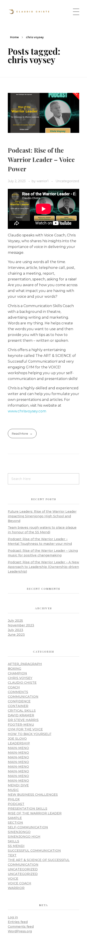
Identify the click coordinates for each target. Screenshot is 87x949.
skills (13, 841)
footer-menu (21, 725)
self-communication (28, 827)
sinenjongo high (24, 837)
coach (14, 687)
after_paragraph (25, 664)
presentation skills (27, 809)
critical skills (22, 711)
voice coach (19, 883)
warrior (16, 888)
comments (18, 692)
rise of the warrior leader (35, 813)
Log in (13, 917)
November (21, 625)
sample (15, 818)
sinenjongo (19, 832)
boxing (14, 669)
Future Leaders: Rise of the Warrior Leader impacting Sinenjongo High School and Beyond (42, 516)
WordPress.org (20, 931)
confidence (19, 701)
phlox (14, 799)
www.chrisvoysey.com (27, 411)
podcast (16, 804)
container (18, 706)
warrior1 (43, 181)
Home (14, 37)
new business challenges (33, 795)
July (15, 621)
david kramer (21, 715)
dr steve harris (23, 720)
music (13, 790)
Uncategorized (67, 181)
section (15, 823)
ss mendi (16, 846)
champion (17, 673)
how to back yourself (29, 734)
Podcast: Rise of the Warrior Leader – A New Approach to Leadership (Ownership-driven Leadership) (43, 566)
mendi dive (18, 785)
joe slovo (17, 739)
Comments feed (21, 927)
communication (23, 697)
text (12, 855)
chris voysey (20, 678)
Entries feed (18, 922)
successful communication (34, 851)
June (16, 635)
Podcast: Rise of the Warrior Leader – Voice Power (41, 159)
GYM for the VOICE (25, 729)
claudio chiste (22, 683)
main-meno (18, 748)
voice (13, 879)
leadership (19, 743)
